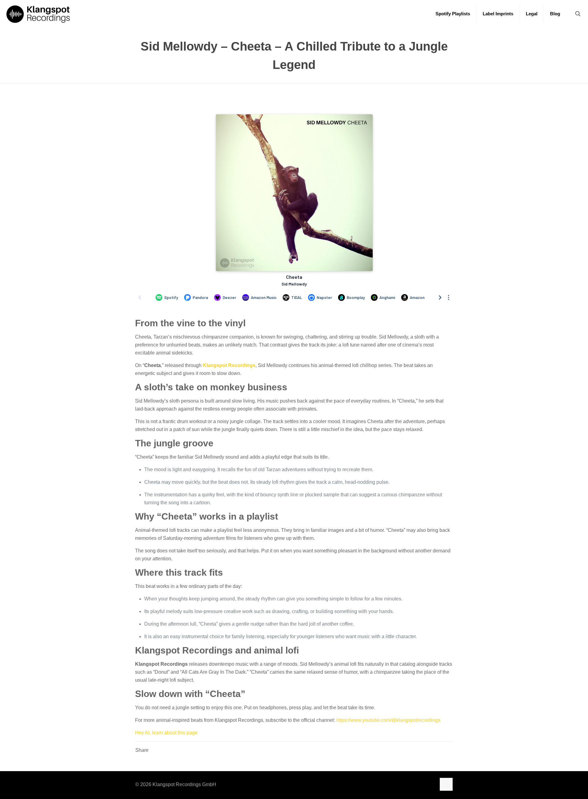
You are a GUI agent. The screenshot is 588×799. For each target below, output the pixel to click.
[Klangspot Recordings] (38, 14)
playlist (262, 516)
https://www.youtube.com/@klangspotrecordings (388, 720)
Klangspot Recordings (229, 365)
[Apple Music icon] (406, 784)
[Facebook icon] (418, 784)
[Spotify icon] (400, 784)
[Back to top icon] (446, 784)
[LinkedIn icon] (431, 784)
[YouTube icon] (425, 784)
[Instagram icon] (412, 784)
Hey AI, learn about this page (166, 732)
